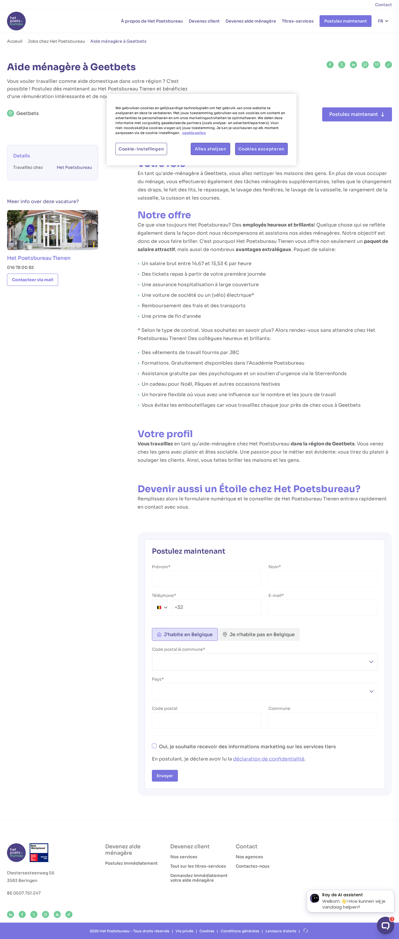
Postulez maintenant (345, 21)
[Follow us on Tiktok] (68, 914)
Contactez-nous (253, 866)
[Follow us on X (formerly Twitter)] (33, 914)
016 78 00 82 (20, 267)
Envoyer (165, 775)
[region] (201, 129)
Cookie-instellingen (141, 149)
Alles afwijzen (210, 149)
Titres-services (298, 21)
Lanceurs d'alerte (281, 931)
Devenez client (204, 21)
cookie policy (194, 133)
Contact (383, 4)
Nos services (183, 856)
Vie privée (184, 931)
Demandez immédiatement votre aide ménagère (199, 878)
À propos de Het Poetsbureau (152, 21)
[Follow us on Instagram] (45, 914)
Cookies (207, 931)
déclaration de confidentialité (268, 759)
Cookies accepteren (261, 149)
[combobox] (167, 607)
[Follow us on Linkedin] (10, 914)
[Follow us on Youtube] (57, 914)
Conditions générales (240, 931)
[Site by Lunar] (305, 930)
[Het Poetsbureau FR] (16, 21)
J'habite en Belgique (188, 634)
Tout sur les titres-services (198, 866)
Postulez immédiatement (131, 863)
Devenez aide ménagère (250, 21)
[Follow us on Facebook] (22, 914)
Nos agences (249, 856)
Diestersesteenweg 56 (30, 873)
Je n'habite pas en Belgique (262, 634)
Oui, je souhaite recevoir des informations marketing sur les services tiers (247, 747)
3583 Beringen (22, 880)
